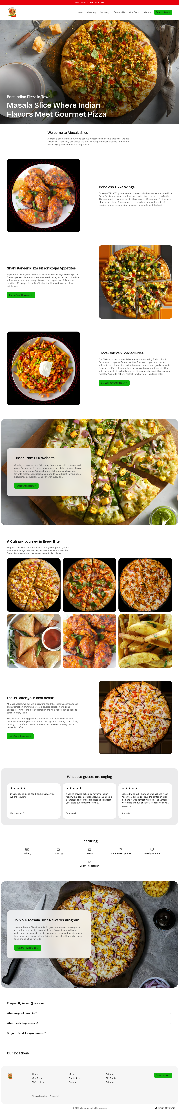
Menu (80, 12)
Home (35, 1074)
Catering (91, 12)
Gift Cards (134, 12)
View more (126, 806)
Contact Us (119, 12)
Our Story (104, 12)
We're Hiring (38, 1082)
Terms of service (39, 1096)
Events (72, 1082)
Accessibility (55, 1096)
